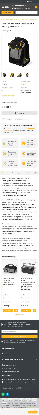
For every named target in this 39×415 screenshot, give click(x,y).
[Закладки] (21, 2)
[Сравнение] (25, 2)
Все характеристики (8, 95)
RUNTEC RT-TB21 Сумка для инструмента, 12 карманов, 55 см (8, 281)
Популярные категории (12, 359)
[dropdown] (3, 2)
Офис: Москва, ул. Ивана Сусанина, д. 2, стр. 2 (20, 379)
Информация (8, 348)
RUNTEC (23, 84)
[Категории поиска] (18, 12)
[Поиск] (35, 12)
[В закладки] (17, 262)
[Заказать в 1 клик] (16, 310)
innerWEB (18, 388)
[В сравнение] (17, 265)
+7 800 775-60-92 (20, 6)
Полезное (6, 354)
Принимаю (33, 412)
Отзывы (31, 173)
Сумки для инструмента (29, 19)
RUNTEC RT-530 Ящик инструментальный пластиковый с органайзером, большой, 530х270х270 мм (28, 284)
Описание (6, 173)
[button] (2, 286)
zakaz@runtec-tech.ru (11, 371)
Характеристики (18, 173)
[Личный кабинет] (36, 2)
